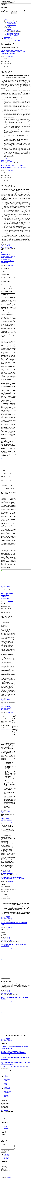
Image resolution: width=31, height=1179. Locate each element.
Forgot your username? (6, 1157)
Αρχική (5, 19)
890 (25, 1066)
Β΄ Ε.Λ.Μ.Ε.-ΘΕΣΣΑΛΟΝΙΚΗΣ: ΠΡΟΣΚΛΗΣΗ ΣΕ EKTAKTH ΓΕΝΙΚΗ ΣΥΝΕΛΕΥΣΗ (13, 1052)
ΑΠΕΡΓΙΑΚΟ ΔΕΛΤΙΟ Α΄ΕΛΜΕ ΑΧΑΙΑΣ (8, 819)
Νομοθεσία (9, 26)
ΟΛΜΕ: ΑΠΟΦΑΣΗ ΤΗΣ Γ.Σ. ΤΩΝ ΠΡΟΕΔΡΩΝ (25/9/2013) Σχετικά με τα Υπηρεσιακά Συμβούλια (13, 51)
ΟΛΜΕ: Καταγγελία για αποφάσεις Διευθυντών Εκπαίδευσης (7, 595)
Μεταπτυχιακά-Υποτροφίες (13, 34)
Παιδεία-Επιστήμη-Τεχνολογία (11, 35)
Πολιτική (9, 29)
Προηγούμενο (7, 1066)
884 (14, 1066)
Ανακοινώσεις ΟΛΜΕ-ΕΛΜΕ (7, 1083)
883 (12, 1066)
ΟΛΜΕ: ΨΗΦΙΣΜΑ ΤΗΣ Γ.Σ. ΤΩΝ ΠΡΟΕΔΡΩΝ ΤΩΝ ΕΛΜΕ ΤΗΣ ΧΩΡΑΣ (13, 166)
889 (23, 1066)
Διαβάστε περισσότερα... (6, 161)
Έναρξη (2, 1066)
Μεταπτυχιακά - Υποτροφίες (7, 1091)
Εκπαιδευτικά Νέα (11, 22)
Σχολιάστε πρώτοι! (5, 160)
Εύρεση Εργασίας (8, 38)
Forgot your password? (6, 1155)
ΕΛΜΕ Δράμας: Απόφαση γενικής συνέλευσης (6, 708)
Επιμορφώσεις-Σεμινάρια (13, 33)
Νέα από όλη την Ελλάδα (13, 30)
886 (17, 1066)
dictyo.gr (9, 1177)
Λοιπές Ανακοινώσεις (7, 1086)
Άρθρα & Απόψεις (11, 23)
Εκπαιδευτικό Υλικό (11, 25)
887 (19, 1066)
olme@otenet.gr (7, 286)
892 (28, 1066)
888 (21, 1066)
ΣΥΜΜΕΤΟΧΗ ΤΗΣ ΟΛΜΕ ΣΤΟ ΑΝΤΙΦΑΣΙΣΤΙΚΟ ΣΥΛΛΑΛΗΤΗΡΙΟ (12, 878)
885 (15, 1066)
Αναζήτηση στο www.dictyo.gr (8, 1)
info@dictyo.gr (4, 1110)
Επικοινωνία (7, 37)
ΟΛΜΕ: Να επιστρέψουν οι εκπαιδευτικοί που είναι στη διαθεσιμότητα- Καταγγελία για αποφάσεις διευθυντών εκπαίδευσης (8, 257)
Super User (10, 56)
